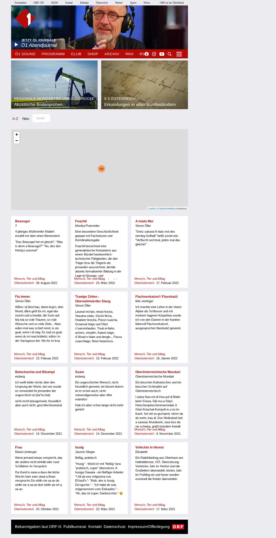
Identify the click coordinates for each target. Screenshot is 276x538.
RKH (129, 54)
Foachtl (81, 221)
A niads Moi (144, 221)
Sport (133, 2)
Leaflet (151, 208)
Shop (93, 54)
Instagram (154, 54)
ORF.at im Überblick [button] (172, 2)
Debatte (84, 2)
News (147, 2)
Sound (69, 2)
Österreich (102, 2)
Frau (18, 447)
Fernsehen (20, 2)
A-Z (15, 118)
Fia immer (22, 296)
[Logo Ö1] (25, 18)
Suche (170, 54)
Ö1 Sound (25, 54)
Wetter (119, 2)
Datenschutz (115, 526)
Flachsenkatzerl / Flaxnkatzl (156, 296)
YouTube (161, 54)
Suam (79, 372)
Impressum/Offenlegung (149, 526)
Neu (25, 118)
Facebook (147, 54)
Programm (53, 54)
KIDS (54, 2)
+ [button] (16, 134)
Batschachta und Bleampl (35, 372)
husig (79, 447)
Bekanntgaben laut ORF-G (38, 526)
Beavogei (22, 221)
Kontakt (95, 526)
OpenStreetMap (167, 208)
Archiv (111, 54)
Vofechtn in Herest (149, 447)
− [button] (16, 140)
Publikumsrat (74, 526)
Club (76, 54)
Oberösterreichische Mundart (157, 372)
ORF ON (39, 2)
